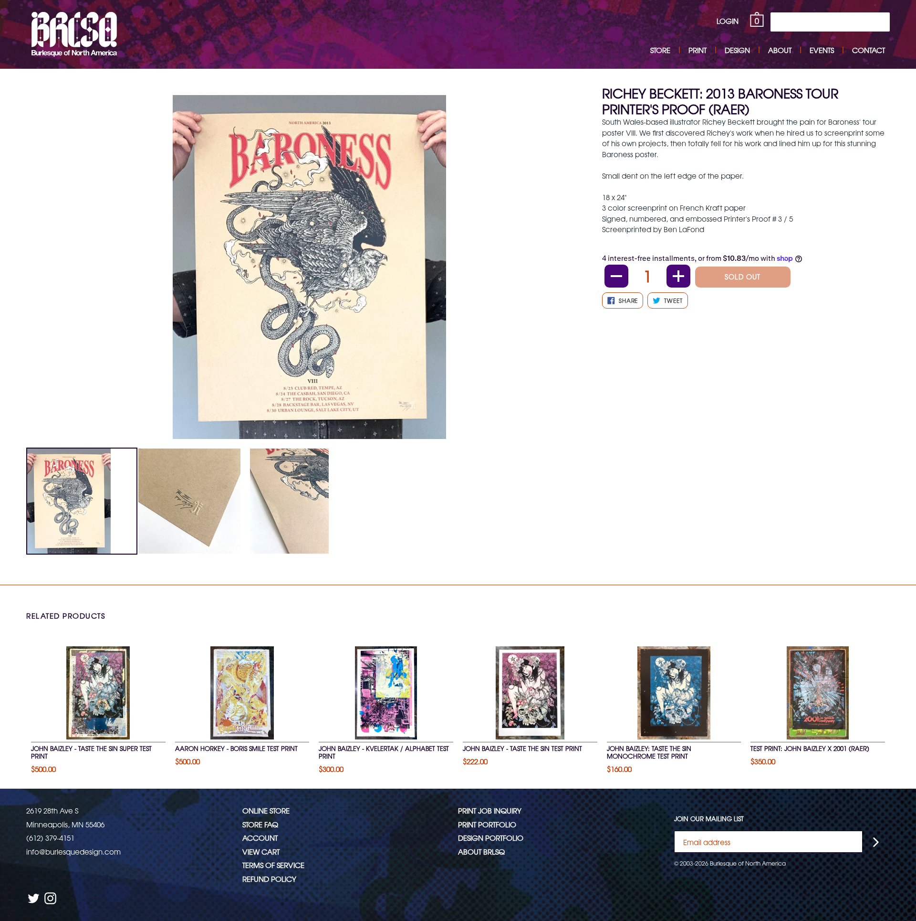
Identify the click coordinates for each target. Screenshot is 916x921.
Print (697, 50)
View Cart (261, 851)
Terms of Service (273, 865)
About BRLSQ (481, 851)
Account (260, 838)
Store (660, 50)
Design (737, 50)
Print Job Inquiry (489, 810)
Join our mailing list (709, 819)
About (779, 50)
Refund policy (269, 879)
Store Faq (260, 824)
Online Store (266, 810)
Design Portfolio (490, 838)
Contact (868, 50)
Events (822, 50)
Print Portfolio (487, 824)
